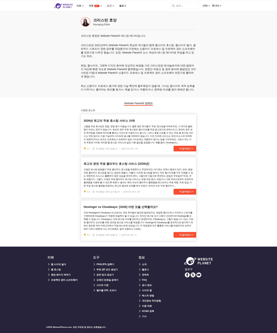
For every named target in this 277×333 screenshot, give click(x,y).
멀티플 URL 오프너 (106, 290)
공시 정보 (147, 285)
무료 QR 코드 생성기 (107, 269)
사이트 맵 (147, 290)
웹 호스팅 (56, 269)
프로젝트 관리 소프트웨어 (64, 280)
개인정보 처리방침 (151, 300)
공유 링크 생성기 (105, 274)
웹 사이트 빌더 (58, 264)
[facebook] (187, 274)
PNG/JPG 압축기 (105, 264)
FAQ (144, 280)
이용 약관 (147, 306)
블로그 (145, 269)
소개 (144, 264)
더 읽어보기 (185, 148)
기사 (144, 316)
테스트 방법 (148, 295)
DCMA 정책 (148, 311)
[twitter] (193, 274)
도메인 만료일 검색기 (107, 280)
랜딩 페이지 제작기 (61, 274)
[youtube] (198, 274)
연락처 (145, 274)
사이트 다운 (103, 285)
